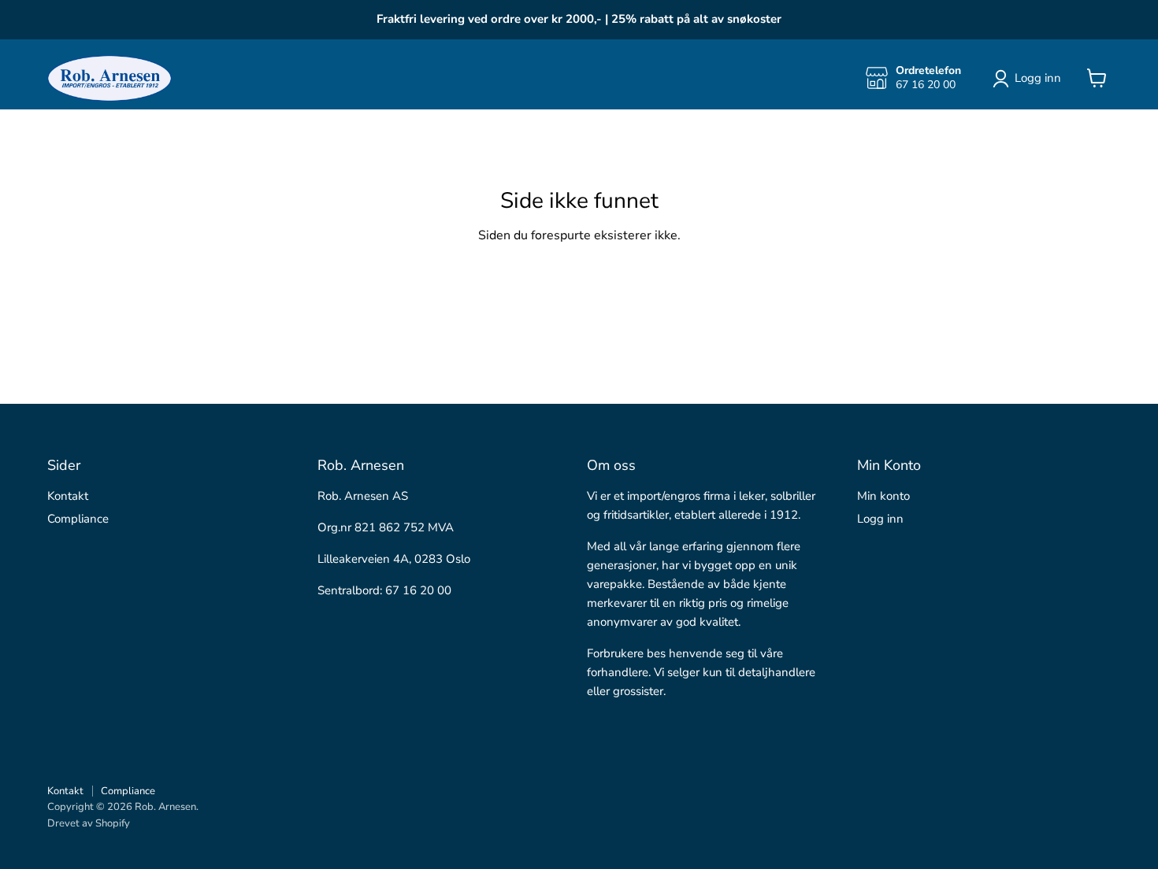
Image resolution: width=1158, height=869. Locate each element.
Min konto (883, 496)
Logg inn (880, 519)
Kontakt (67, 496)
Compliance (78, 519)
